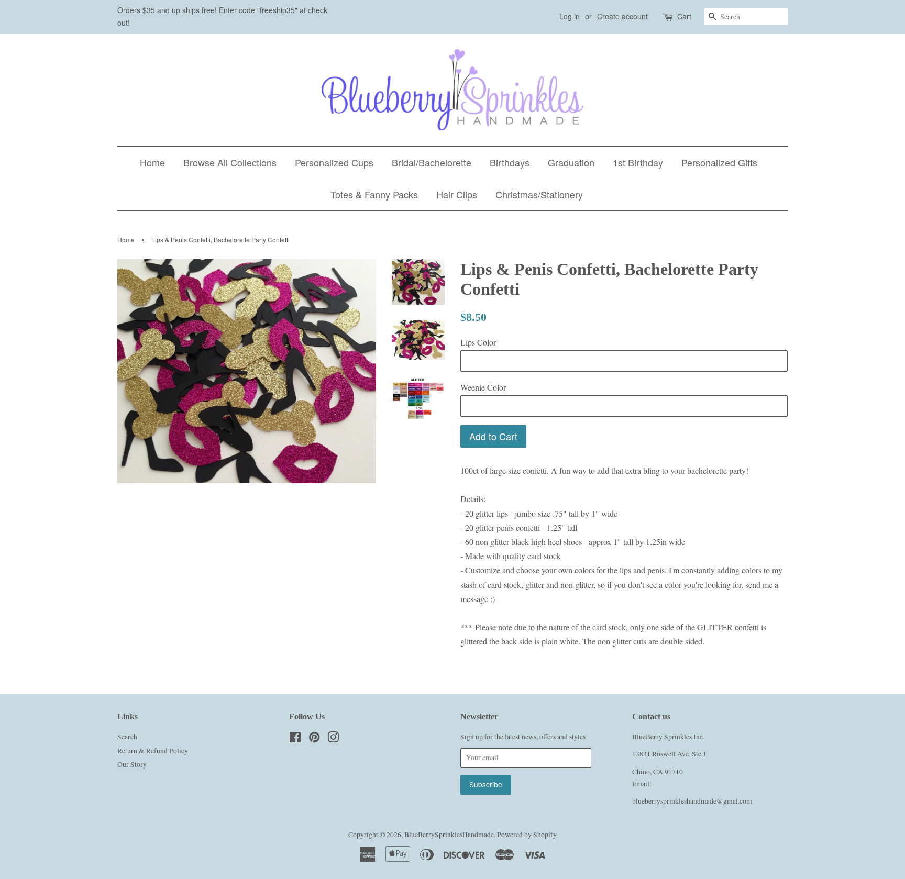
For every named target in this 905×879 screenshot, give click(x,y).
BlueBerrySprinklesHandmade (449, 834)
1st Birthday (638, 162)
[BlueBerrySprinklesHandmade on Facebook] (295, 739)
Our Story (132, 764)
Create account (622, 16)
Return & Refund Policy (152, 750)
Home (152, 162)
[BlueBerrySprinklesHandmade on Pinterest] (314, 739)
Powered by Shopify (527, 834)
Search (127, 736)
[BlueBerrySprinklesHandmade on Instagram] (333, 739)
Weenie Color (483, 387)
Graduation (571, 162)
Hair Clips (456, 194)
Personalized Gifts (719, 162)
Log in (569, 16)
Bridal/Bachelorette (431, 162)
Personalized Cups (334, 162)
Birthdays (509, 162)
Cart (684, 16)
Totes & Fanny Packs (374, 194)
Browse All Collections (230, 162)
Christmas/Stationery (539, 194)
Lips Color (478, 342)
